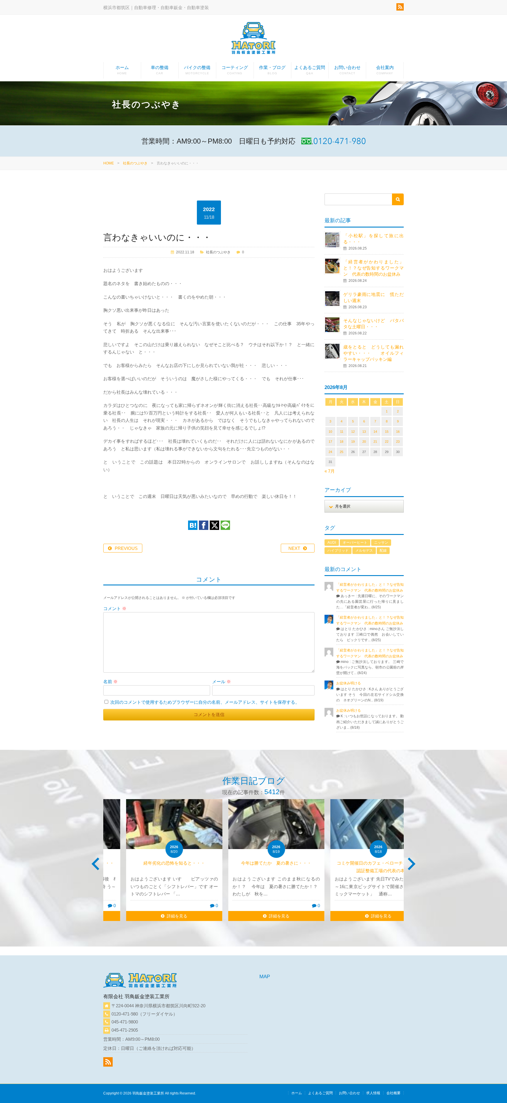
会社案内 (385, 70)
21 (375, 441)
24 (330, 452)
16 (398, 431)
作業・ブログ (272, 70)
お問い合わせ (347, 70)
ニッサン (381, 542)
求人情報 (373, 1093)
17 (330, 441)
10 (330, 431)
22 (386, 441)
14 (375, 431)
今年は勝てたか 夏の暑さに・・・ (253, 862)
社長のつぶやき (135, 163)
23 (398, 441)
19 (353, 441)
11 (341, 431)
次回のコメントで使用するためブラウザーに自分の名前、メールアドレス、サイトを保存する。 (205, 702)
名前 (110, 681)
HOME (108, 163)
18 (341, 441)
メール (221, 681)
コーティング (235, 70)
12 (353, 431)
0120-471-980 (124, 1013)
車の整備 (159, 70)
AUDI (331, 542)
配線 (383, 550)
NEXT (294, 548)
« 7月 (330, 471)
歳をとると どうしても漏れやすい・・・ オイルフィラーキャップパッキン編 (373, 353)
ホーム (122, 70)
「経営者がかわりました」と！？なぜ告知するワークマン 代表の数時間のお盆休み (373, 268)
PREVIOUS (126, 548)
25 (341, 452)
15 (386, 431)
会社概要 (393, 1093)
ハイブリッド (338, 550)
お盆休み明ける (348, 683)
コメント (114, 608)
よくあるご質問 (309, 70)
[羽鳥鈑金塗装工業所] (253, 39)
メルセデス (364, 550)
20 (364, 441)
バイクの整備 (197, 70)
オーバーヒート (355, 542)
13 (364, 431)
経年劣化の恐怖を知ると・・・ (151, 862)
